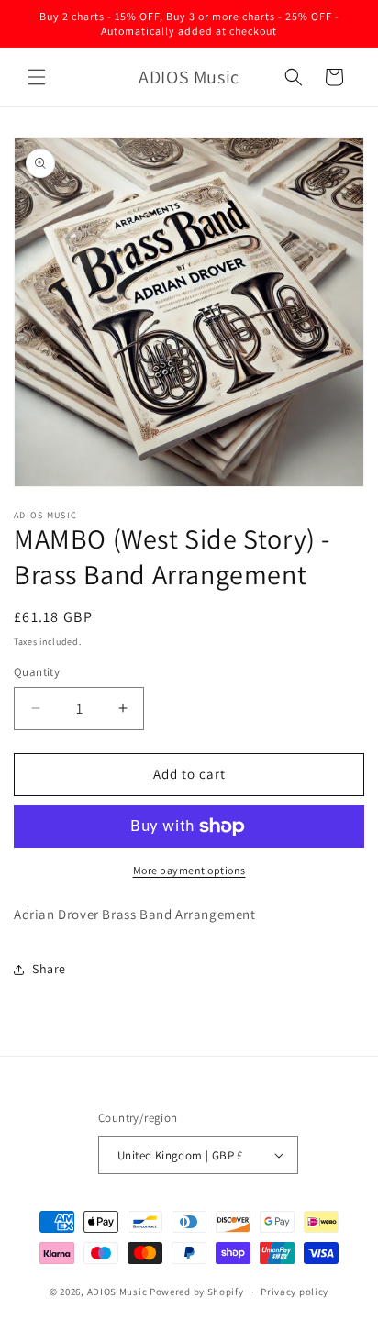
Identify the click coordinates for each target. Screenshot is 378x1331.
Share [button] (49, 968)
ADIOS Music (117, 1291)
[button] (37, 77)
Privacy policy (294, 1291)
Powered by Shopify (197, 1291)
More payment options (189, 870)
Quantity (37, 672)
